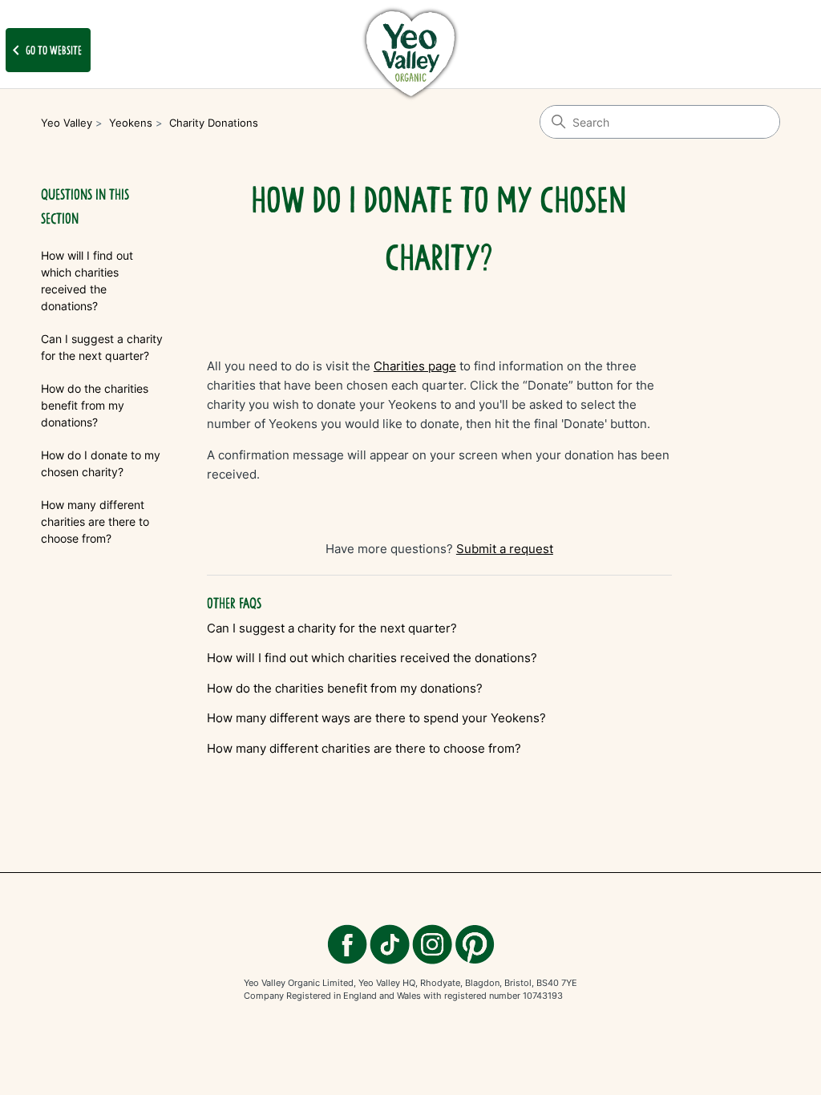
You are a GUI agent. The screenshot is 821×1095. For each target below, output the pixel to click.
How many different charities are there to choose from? (95, 521)
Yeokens (130, 122)
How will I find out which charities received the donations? (87, 280)
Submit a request (504, 548)
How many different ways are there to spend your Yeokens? (376, 717)
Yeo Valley (66, 122)
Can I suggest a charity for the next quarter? (102, 347)
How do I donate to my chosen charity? (100, 463)
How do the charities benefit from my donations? (94, 405)
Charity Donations (213, 122)
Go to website (44, 50)
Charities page (415, 366)
